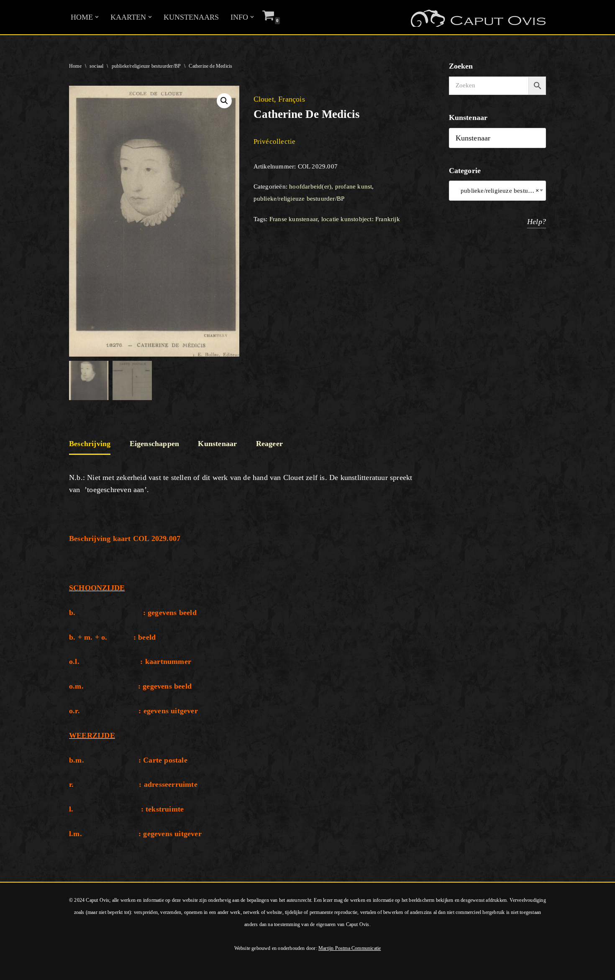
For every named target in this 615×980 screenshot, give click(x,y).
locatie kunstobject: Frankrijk (360, 219)
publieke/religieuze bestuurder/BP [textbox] (498, 190)
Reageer (269, 443)
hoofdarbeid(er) (310, 186)
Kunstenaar (217, 443)
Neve (14, 969)
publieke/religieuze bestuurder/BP (146, 66)
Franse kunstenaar (293, 219)
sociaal (96, 66)
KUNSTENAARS (191, 17)
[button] (97, 17)
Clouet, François (279, 99)
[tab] (89, 444)
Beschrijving (89, 443)
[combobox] (497, 191)
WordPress (120, 969)
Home (75, 66)
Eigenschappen (154, 443)
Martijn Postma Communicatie (349, 948)
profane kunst (353, 186)
